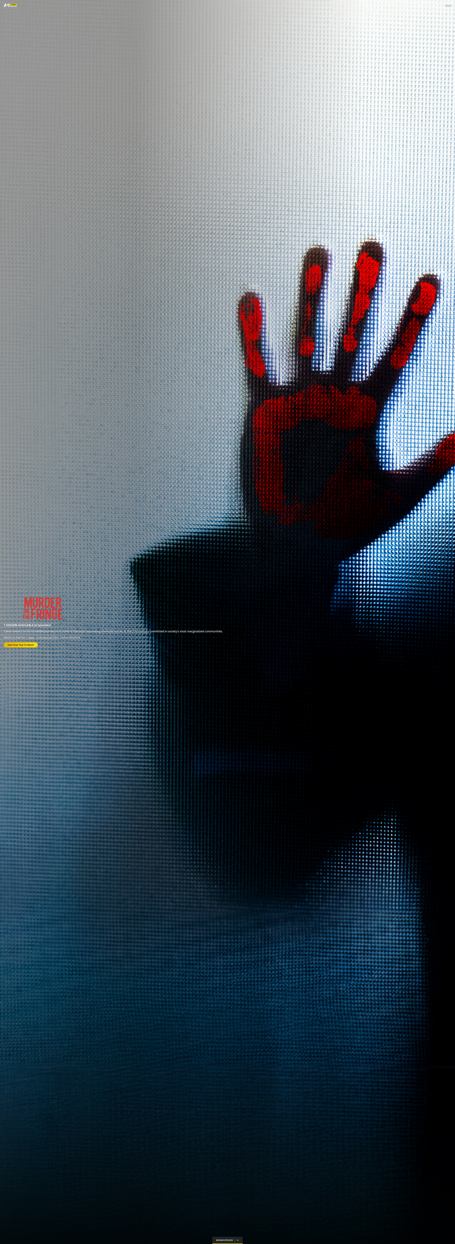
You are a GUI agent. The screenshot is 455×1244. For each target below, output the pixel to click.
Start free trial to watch (21, 644)
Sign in (448, 5)
